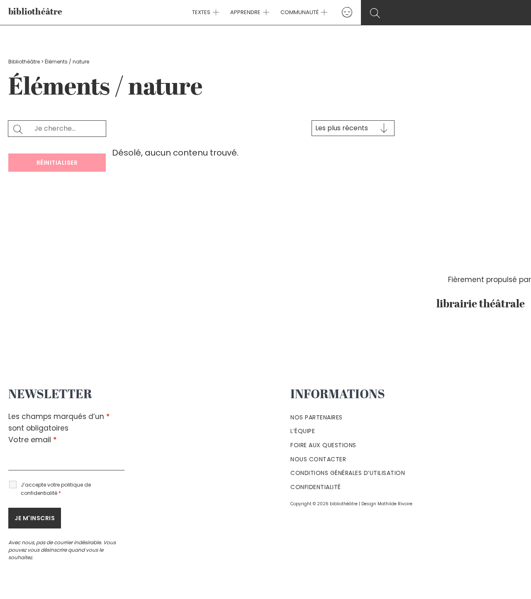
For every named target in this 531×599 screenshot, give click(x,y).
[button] (214, 12)
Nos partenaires (316, 417)
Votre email (32, 439)
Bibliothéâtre (24, 61)
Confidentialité (315, 487)
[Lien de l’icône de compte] (347, 12)
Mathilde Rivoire (395, 504)
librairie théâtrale (483, 304)
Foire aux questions (323, 445)
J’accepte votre (56, 489)
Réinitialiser (57, 162)
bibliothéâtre (35, 12)
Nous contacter (318, 459)
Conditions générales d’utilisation (347, 473)
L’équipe (302, 431)
